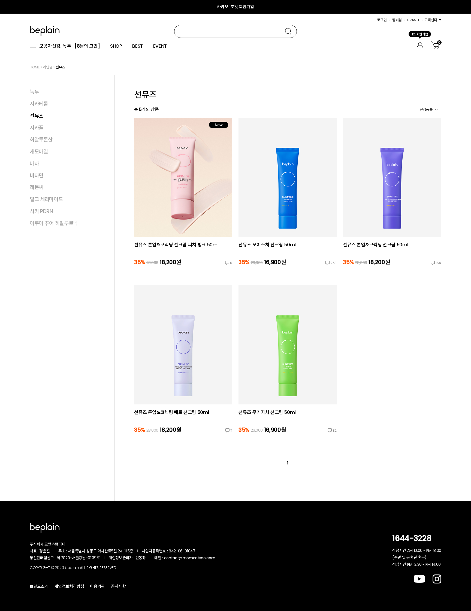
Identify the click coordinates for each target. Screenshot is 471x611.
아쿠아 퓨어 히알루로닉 (54, 223)
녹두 (34, 92)
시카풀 (36, 128)
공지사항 (118, 586)
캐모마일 (39, 151)
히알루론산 (41, 139)
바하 (34, 163)
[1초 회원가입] (420, 44)
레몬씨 (36, 187)
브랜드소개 (39, 586)
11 (231, 430)
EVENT (160, 46)
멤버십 (397, 20)
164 (438, 262)
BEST (137, 46)
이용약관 (97, 586)
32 (335, 430)
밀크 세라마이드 (46, 199)
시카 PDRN (41, 211)
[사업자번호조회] (210, 551)
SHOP (116, 46)
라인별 (48, 67)
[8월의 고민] (87, 46)
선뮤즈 (60, 67)
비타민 (36, 175)
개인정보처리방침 (69, 586)
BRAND (413, 20)
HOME (35, 67)
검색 (288, 31)
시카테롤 (39, 104)
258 (333, 262)
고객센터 (430, 20)
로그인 (382, 20)
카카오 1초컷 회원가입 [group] (235, 7)
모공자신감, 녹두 (55, 46)
